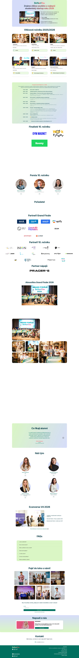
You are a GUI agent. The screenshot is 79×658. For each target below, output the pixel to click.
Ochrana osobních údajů (62, 652)
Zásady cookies (64, 655)
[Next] (63, 438)
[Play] (39, 295)
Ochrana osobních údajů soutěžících (60, 653)
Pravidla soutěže (64, 650)
